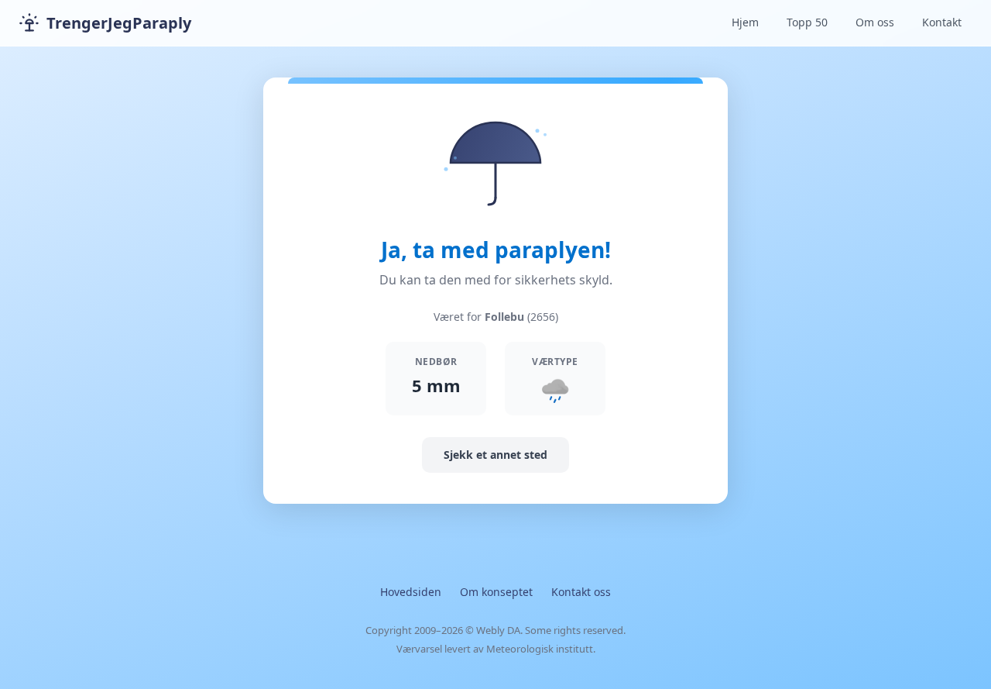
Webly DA (498, 630)
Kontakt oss (581, 591)
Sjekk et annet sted (495, 454)
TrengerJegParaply (118, 22)
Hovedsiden (410, 591)
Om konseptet (496, 591)
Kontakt (942, 22)
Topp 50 (807, 22)
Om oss (875, 22)
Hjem (745, 22)
